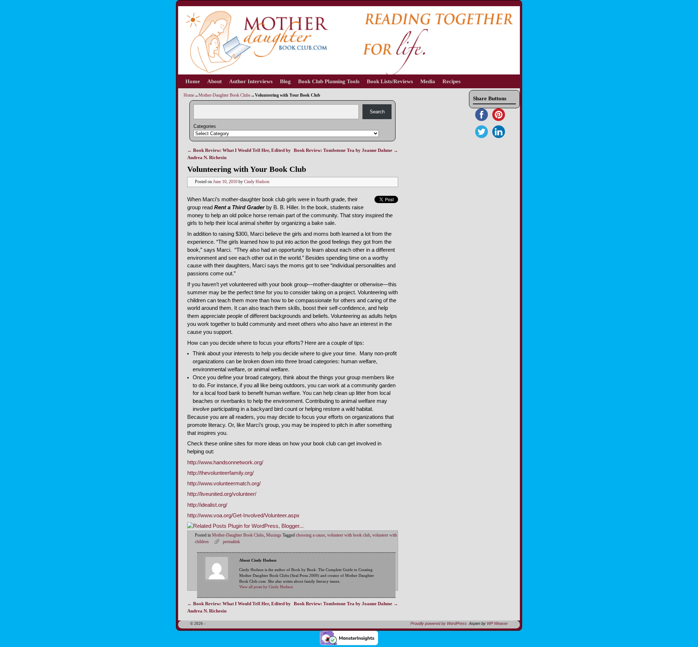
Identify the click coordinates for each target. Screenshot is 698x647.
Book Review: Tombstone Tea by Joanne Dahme (346, 150)
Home (192, 81)
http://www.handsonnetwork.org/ (225, 462)
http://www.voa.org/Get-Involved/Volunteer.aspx (243, 515)
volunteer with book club (348, 535)
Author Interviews (251, 81)
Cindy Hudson (256, 181)
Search (377, 111)
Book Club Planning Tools (329, 81)
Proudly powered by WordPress (438, 623)
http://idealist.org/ (207, 505)
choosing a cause (310, 535)
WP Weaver (497, 623)
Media (427, 81)
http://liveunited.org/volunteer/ (221, 494)
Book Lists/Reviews (390, 81)
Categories (204, 126)
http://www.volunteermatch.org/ (224, 483)
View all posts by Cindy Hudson (266, 587)
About (214, 81)
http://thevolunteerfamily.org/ (220, 473)
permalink (231, 541)
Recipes (451, 81)
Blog (285, 81)
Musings (273, 535)
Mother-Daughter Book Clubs (224, 95)
